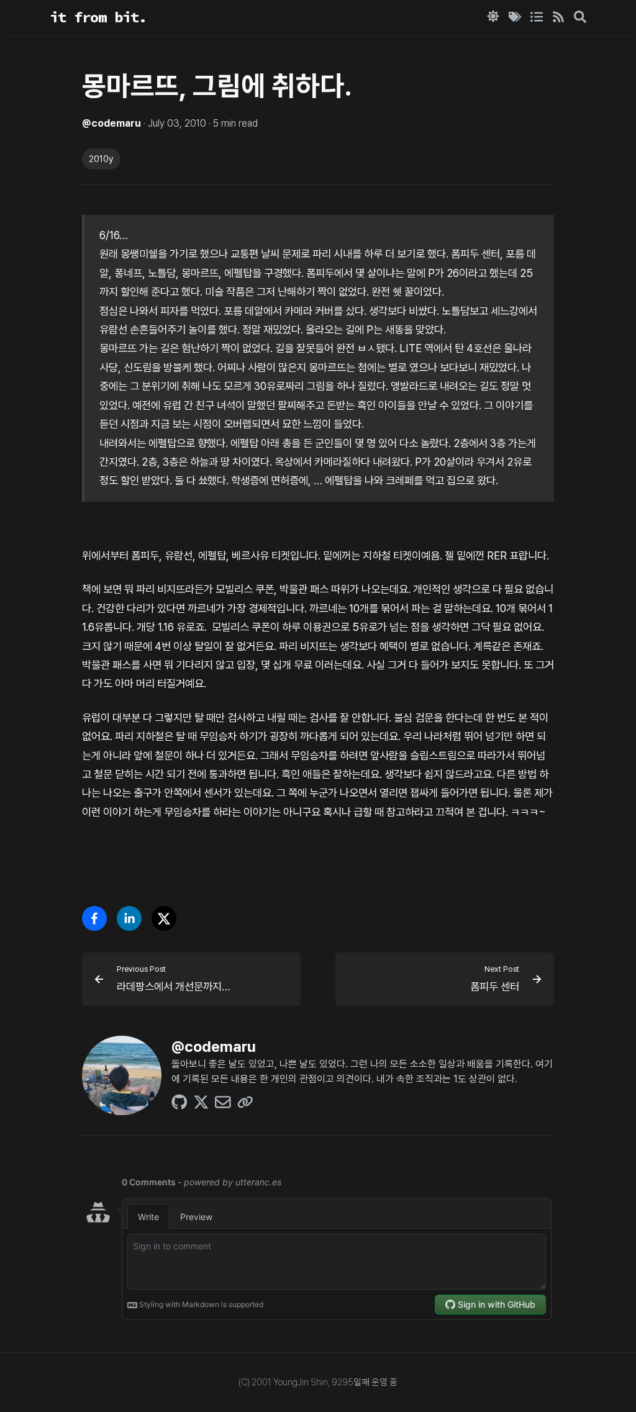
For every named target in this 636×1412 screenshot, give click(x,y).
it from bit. (98, 17)
